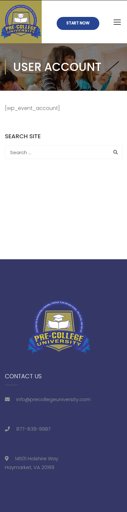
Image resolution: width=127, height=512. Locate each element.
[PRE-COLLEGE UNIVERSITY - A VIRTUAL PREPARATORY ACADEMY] (21, 21)
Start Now (78, 23)
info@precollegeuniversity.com (53, 399)
